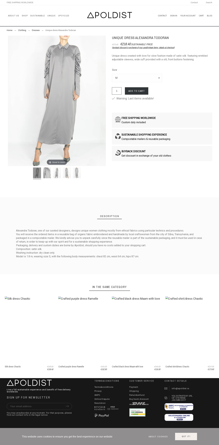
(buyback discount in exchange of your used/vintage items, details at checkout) (143, 47)
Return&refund (136, 395)
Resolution (100, 403)
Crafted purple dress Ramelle (71, 366)
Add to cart (136, 91)
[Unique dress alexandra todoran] (37, 173)
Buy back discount (139, 399)
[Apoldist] (109, 15)
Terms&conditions (103, 387)
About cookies (158, 436)
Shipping (134, 391)
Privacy (98, 391)
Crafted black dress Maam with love (127, 366)
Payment (133, 387)
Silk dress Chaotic (13, 366)
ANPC (97, 395)
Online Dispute (102, 399)
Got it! (186, 436)
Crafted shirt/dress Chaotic (177, 366)
